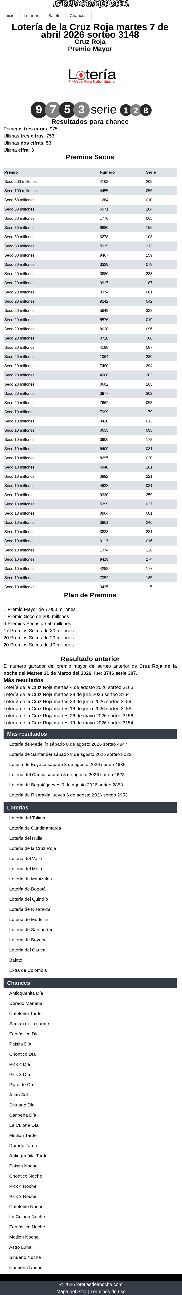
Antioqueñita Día (26, 993)
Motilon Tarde (23, 1135)
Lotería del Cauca (27, 949)
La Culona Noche (27, 1216)
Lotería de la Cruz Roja (32, 848)
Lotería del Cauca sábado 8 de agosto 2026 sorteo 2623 (67, 774)
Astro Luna (20, 1247)
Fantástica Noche (27, 1226)
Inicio (9, 15)
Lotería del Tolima (27, 817)
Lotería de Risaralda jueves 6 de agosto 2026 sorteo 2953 (68, 794)
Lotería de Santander (30, 929)
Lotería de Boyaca (28, 939)
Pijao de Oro (22, 1084)
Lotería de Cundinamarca (35, 828)
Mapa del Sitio (71, 1291)
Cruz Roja (90, 41)
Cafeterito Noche (26, 1206)
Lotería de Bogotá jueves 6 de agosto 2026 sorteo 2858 (66, 784)
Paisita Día (20, 1043)
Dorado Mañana (25, 1003)
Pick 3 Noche (22, 1196)
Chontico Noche (25, 1176)
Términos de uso (108, 1291)
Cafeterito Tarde (25, 1013)
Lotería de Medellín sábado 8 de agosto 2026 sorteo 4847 (68, 744)
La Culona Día (24, 1125)
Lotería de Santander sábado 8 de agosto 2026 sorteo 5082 (70, 754)
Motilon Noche (24, 1237)
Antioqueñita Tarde (28, 1155)
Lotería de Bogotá (27, 888)
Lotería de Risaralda (29, 909)
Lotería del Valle (25, 858)
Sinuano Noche (25, 1257)
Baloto (54, 15)
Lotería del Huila (25, 838)
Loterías (31, 15)
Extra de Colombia (28, 970)
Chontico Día (22, 1054)
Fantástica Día (24, 1033)
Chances (78, 15)
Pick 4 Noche (22, 1186)
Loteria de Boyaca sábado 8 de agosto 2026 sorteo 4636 (67, 764)
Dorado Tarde (23, 1145)
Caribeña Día (22, 1115)
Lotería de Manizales (30, 878)
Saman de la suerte (29, 1023)
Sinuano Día (22, 1104)
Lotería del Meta (25, 868)
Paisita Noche (23, 1165)
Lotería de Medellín (28, 919)
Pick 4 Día (19, 1064)
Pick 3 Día (19, 1074)
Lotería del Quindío (28, 899)
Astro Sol (18, 1094)
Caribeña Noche (26, 1267)
